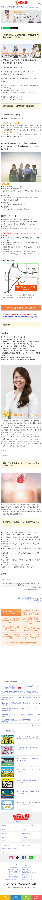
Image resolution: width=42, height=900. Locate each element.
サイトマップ (5, 840)
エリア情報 (26, 898)
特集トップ (21, 598)
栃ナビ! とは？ (22, 821)
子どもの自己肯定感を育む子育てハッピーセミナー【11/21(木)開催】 (11, 628)
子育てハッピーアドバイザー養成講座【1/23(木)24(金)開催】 (11, 620)
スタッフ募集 (5, 852)
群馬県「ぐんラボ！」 (14, 874)
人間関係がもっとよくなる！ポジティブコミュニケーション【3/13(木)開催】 (33, 600)
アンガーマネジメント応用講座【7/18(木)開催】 (21, 643)
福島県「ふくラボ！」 (14, 871)
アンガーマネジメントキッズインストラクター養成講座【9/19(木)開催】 (31, 636)
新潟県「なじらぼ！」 (27, 871)
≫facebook (4, 453)
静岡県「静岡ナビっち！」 (13, 869)
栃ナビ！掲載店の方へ (27, 845)
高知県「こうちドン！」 (28, 879)
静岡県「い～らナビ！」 (28, 876)
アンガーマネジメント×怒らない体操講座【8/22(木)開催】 (11, 636)
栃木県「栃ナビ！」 (15, 867)
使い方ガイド (5, 833)
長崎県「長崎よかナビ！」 (28, 869)
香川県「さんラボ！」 (27, 874)
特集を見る (36, 898)
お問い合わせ (25, 837)
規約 (3, 837)
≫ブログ (4, 450)
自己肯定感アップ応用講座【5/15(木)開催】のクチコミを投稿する (21, 584)
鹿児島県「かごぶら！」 (28, 877)
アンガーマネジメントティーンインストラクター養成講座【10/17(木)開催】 (31, 628)
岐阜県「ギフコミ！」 (14, 872)
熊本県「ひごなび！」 (27, 867)
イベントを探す (15, 898)
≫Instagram (5, 455)
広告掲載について (6, 845)
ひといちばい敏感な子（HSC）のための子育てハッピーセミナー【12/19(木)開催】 (31, 620)
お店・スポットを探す (5, 898)
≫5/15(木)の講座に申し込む (21, 308)
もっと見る (37, 725)
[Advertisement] (21, 664)
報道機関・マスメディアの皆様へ (10, 848)
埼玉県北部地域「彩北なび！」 (12, 879)
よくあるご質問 (26, 833)
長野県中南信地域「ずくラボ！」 (30, 872)
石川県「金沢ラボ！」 (14, 877)
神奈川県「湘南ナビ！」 (14, 876)
